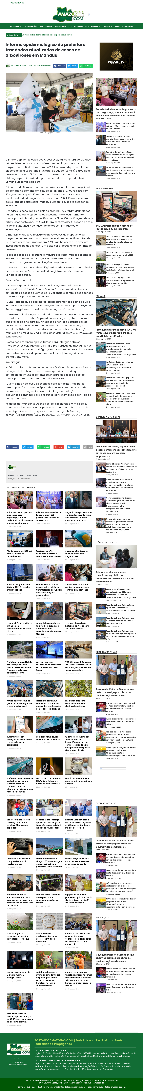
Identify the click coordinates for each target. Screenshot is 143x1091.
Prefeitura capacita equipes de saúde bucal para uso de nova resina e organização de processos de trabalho (20, 900)
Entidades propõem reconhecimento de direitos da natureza (75, 703)
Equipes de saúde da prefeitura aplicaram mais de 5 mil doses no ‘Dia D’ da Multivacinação (78, 898)
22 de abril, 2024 (112, 758)
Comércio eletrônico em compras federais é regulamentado (18, 861)
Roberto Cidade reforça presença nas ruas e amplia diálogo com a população (18, 823)
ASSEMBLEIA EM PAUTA (63, 26)
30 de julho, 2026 (112, 475)
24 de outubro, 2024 (113, 727)
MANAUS (94, 26)
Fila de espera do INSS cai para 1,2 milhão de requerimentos (19, 554)
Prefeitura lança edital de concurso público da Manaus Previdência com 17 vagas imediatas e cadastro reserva (19, 667)
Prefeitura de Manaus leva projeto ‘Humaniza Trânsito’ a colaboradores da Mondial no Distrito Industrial (78, 939)
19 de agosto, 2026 (103, 459)
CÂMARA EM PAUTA (81, 26)
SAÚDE (117, 26)
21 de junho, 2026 (112, 714)
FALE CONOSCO (17, 2)
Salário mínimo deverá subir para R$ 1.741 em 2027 (49, 738)
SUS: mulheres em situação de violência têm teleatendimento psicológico (19, 741)
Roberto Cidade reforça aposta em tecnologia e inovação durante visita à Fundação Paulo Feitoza (48, 823)
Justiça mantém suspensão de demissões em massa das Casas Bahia (48, 666)
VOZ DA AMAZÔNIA (30, 26)
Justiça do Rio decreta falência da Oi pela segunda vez (76, 554)
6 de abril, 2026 (111, 532)
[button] (59, 66)
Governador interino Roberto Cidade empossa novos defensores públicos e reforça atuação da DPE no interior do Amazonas (119, 484)
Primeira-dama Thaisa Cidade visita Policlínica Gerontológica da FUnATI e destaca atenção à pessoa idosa (49, 590)
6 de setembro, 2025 (113, 600)
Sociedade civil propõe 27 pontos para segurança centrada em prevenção (77, 587)
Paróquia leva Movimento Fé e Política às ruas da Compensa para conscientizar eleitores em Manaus (49, 628)
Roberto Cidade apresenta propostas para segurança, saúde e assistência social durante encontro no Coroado (20, 517)
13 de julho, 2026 (102, 584)
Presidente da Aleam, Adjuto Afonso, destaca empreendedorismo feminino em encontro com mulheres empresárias (116, 451)
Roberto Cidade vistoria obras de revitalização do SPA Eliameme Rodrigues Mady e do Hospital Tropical (78, 825)
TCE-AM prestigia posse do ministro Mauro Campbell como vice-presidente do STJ (120, 280)
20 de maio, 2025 (112, 626)
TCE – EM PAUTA (46, 26)
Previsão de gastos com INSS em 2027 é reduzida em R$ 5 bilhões (18, 587)
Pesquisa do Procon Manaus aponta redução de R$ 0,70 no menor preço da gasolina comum (20, 1017)
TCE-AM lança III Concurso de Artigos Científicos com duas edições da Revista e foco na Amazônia (78, 666)
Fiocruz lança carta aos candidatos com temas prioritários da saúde (77, 861)
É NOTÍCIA (106, 26)
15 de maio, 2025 (112, 642)
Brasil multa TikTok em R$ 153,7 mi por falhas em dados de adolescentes (48, 781)
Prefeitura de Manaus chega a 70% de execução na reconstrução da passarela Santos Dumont (49, 862)
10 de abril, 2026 (112, 493)
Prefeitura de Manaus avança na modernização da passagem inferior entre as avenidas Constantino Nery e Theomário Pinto (49, 979)
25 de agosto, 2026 (103, 118)
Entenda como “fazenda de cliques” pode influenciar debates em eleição (48, 898)
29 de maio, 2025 (112, 613)
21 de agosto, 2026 (113, 273)
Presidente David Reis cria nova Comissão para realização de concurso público (120, 621)
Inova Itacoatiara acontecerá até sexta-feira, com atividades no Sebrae (121, 721)
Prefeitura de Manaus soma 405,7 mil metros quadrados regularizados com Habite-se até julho (48, 704)
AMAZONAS (14, 26)
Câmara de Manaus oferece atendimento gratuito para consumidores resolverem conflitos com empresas (115, 577)
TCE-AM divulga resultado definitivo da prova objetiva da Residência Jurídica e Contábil (120, 267)
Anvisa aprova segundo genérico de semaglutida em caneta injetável (19, 703)
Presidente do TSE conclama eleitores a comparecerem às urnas (48, 554)
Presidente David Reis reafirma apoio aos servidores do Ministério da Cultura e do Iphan (120, 608)
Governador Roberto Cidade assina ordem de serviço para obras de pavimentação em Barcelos (115, 692)
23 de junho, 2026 (103, 698)
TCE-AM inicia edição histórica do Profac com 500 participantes (77, 626)
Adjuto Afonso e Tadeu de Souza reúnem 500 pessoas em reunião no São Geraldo (48, 516)
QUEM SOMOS (127, 26)
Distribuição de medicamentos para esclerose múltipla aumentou (46, 937)
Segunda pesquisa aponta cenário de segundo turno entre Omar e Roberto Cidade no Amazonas (78, 516)
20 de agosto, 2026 (113, 286)
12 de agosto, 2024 (113, 743)
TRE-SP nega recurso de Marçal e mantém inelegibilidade (18, 975)
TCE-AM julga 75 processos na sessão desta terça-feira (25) (18, 936)
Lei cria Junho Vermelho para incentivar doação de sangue (78, 781)
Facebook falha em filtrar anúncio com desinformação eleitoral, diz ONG (19, 627)
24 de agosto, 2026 (113, 258)
